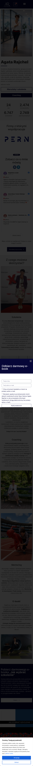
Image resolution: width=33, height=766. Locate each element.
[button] (30, 361)
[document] (16, 383)
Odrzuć (16, 762)
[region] (16, 751)
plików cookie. (9, 753)
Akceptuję (16, 757)
